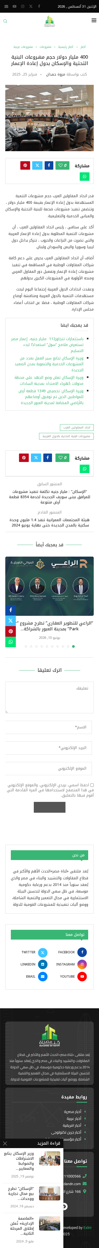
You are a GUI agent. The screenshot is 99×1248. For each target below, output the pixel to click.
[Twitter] (31, 6)
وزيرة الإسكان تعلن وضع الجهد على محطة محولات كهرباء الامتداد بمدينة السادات (49, 380)
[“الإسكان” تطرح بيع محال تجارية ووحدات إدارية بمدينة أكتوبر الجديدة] (49, 1193)
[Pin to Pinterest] (25, 165)
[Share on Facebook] (49, 165)
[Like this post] (61, 165)
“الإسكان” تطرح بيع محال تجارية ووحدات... (21, 1193)
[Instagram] (22, 6)
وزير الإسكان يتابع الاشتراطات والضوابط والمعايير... (19, 1161)
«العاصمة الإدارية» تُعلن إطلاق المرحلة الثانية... (22, 1226)
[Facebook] (39, 6)
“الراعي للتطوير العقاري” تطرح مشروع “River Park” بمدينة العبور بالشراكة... (49, 626)
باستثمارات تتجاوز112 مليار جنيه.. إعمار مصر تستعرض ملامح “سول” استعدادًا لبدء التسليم (47, 344)
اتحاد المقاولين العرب (76, 427)
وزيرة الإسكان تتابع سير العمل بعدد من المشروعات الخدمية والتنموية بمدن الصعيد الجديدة (49, 364)
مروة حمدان (55, 74)
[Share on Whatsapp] (84, 176)
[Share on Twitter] (37, 165)
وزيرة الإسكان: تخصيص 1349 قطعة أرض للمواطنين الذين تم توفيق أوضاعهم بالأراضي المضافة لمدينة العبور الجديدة (50, 396)
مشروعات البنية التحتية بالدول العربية (66, 436)
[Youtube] (14, 6)
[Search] (5, 22)
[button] (9, 602)
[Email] (6, 6)
